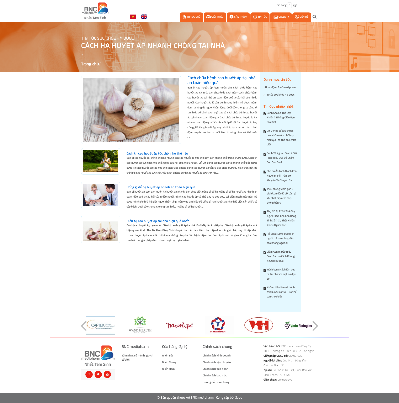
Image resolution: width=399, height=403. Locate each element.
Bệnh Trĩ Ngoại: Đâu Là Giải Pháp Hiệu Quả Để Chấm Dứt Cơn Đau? (282, 158)
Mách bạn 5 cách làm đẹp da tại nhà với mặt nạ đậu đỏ (281, 274)
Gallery (283, 17)
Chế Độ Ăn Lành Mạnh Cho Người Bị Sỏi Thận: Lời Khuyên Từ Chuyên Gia (282, 176)
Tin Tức (262, 17)
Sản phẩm (240, 17)
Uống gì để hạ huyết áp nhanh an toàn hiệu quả (161, 187)
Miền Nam (168, 368)
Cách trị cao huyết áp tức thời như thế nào (157, 153)
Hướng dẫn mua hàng (216, 382)
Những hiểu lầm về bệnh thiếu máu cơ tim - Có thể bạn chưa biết (282, 292)
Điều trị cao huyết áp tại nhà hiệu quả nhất (158, 221)
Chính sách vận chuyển (217, 362)
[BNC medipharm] (98, 356)
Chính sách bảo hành (215, 368)
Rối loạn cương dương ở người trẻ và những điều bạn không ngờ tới (280, 239)
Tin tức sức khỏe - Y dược (107, 38)
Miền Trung (169, 362)
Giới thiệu (217, 17)
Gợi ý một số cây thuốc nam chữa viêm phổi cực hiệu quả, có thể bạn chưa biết (281, 138)
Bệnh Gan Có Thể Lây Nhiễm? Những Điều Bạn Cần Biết (281, 118)
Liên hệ (303, 17)
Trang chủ (193, 17)
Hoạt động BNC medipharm (281, 87)
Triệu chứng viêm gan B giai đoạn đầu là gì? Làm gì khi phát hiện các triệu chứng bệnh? (281, 196)
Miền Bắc (167, 355)
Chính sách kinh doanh (217, 355)
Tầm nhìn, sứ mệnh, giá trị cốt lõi (137, 357)
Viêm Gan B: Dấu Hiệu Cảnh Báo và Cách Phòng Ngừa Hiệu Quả (281, 256)
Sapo (238, 397)
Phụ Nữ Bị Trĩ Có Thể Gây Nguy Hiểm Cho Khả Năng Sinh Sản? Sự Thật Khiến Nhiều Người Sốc (281, 218)
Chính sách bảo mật (215, 375)
